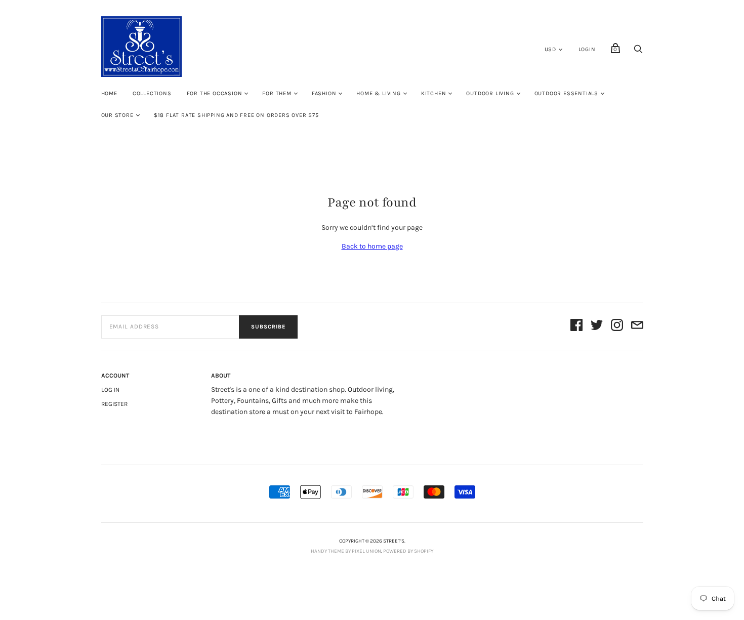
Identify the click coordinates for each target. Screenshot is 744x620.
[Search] (638, 52)
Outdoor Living (490, 93)
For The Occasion (214, 93)
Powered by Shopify (408, 551)
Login (587, 49)
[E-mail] (637, 327)
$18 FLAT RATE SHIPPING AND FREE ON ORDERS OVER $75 (236, 115)
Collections (152, 93)
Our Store (117, 115)
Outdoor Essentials (566, 93)
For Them (276, 93)
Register (114, 403)
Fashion (324, 93)
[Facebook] (576, 327)
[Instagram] (617, 327)
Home (109, 93)
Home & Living (378, 93)
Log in (110, 389)
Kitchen (433, 93)
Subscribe (268, 326)
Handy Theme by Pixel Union (346, 551)
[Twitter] (597, 327)
